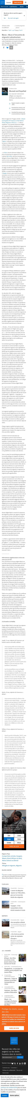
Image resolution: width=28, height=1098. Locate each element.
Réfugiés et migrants (8, 865)
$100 (19, 835)
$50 (9, 835)
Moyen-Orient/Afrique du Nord (12, 858)
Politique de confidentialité (8, 1070)
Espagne (5, 173)
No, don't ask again (13, 18)
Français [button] (8, 2)
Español (20, 30)
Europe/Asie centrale (9, 856)
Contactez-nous (6, 1067)
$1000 (9, 842)
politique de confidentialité (9, 1087)
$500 (19, 839)
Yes (5, 18)
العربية (13, 30)
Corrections (14, 1067)
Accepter (4, 1095)
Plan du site (19, 1070)
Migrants (19, 865)
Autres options (14, 1095)
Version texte (5, 1073)
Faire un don (18, 2)
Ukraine (22, 6)
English (9, 30)
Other (19, 842)
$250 (9, 839)
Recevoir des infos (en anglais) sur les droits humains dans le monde (11, 1051)
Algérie (4, 141)
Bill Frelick (9, 156)
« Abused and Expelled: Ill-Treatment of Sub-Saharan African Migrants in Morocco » (13, 120)
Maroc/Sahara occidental (10, 860)
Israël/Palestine (13, 6)
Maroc (5, 152)
